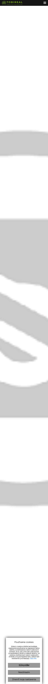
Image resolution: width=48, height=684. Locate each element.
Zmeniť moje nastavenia (24, 679)
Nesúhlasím (24, 672)
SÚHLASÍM (24, 665)
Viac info (33, 658)
